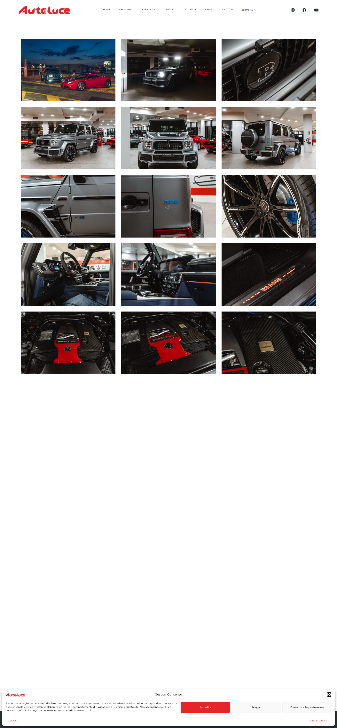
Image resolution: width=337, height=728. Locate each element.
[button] (329, 694)
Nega (256, 707)
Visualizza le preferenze (307, 707)
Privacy (12, 720)
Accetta (205, 707)
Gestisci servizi (318, 720)
